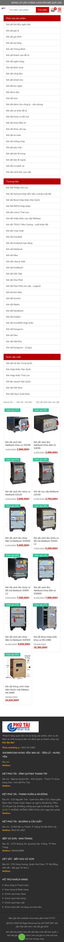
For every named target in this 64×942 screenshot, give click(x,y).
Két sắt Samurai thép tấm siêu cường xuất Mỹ (28, 194)
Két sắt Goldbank (14, 267)
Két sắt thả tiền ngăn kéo (18, 24)
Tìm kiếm (42, 10)
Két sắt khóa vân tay (16, 129)
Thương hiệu (12, 181)
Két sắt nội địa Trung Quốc (19, 363)
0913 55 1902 (18, 830)
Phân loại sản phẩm (16, 18)
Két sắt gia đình (13, 36)
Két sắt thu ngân (14, 86)
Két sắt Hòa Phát (14, 280)
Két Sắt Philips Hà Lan (17, 187)
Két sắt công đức (14, 73)
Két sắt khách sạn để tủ (17, 55)
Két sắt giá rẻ (12, 30)
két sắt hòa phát (14, 932)
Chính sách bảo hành (15, 894)
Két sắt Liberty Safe (15, 261)
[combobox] (28, 10)
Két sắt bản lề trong (15, 153)
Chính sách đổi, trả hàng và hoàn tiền (23, 907)
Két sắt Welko (13, 304)
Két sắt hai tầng (13, 43)
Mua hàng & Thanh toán (17, 885)
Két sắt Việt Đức (14, 341)
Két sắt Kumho (13, 298)
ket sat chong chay (35, 938)
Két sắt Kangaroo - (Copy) (19, 347)
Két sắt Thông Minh (15, 49)
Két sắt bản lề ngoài (16, 160)
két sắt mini (26, 926)
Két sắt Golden (13, 317)
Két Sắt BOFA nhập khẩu (18, 206)
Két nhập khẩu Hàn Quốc (18, 369)
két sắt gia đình (40, 926)
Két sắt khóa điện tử (16, 123)
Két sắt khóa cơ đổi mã (17, 116)
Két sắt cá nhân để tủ (16, 110)
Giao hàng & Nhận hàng (16, 889)
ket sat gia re (38, 935)
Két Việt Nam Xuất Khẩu (18, 394)
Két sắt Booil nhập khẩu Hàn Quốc (23, 200)
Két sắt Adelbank (14, 249)
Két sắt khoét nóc (14, 80)
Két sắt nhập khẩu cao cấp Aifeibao (23, 218)
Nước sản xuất (13, 357)
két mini (26, 935)
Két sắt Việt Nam (14, 387)
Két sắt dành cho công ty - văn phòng (24, 104)
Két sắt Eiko (12, 335)
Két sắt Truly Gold (15, 230)
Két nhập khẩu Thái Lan (18, 375)
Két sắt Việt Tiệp (14, 273)
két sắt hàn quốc (48, 932)
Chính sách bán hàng (15, 898)
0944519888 (17, 850)
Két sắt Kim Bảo (14, 292)
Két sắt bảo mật (14, 147)
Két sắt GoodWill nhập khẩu (19, 323)
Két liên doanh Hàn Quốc (18, 381)
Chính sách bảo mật (15, 902)
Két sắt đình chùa (14, 67)
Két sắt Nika (12, 255)
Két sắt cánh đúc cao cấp (18, 172)
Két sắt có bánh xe (15, 166)
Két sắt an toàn (13, 135)
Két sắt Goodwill (14, 237)
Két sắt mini (12, 98)
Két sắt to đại (12, 92)
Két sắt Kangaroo (14, 329)
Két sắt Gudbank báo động (19, 243)
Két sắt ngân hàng (15, 61)
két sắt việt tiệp (31, 932)
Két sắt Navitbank (14, 310)
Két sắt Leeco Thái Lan (17, 212)
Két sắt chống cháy (15, 141)
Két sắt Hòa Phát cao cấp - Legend (23, 286)
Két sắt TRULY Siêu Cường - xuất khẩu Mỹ (27, 224)
